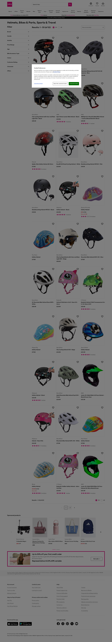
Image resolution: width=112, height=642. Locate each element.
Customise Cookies (38, 83)
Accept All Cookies (74, 83)
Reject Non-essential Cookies (60, 83)
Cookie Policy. (56, 72)
